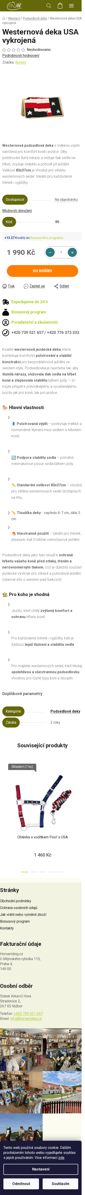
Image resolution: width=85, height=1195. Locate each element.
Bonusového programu (46, 238)
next (80, 788)
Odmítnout (21, 1184)
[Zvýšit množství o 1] (72, 252)
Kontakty (7, 928)
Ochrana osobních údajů (18, 908)
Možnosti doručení (17, 211)
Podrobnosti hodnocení (20, 55)
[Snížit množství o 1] (50, 252)
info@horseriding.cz (26, 1018)
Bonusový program (15, 921)
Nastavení (40, 1169)
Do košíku (42, 271)
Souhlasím (60, 1184)
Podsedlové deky (65, 711)
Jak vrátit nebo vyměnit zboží (23, 914)
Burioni (20, 62)
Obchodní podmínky (15, 901)
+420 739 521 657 (28, 1013)
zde (61, 1157)
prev (4, 788)
